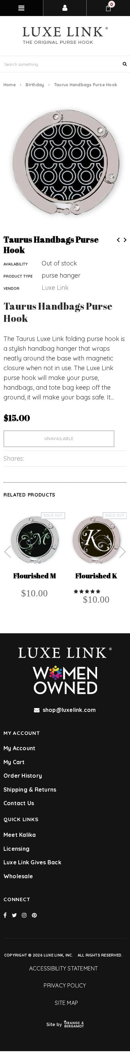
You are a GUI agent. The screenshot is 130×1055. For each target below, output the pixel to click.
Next (125, 240)
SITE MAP (65, 1002)
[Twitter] (14, 915)
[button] (87, 591)
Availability (15, 264)
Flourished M (34, 576)
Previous (118, 240)
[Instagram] (24, 915)
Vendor (11, 288)
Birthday (35, 84)
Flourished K (96, 576)
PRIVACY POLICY (65, 985)
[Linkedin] (34, 915)
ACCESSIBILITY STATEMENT (65, 968)
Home (9, 84)
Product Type (18, 276)
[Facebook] (5, 915)
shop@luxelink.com (69, 709)
